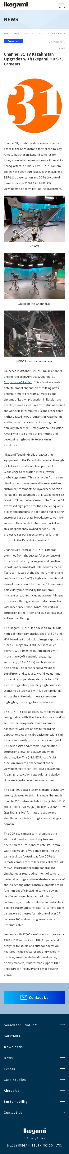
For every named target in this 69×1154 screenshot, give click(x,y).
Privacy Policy (36, 1138)
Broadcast (40, 33)
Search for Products (21, 1025)
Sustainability (16, 1101)
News (16, 33)
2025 (27, 33)
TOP (6, 33)
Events (9, 1068)
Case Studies (15, 1079)
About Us (12, 1090)
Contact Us (38, 997)
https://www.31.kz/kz (18, 382)
